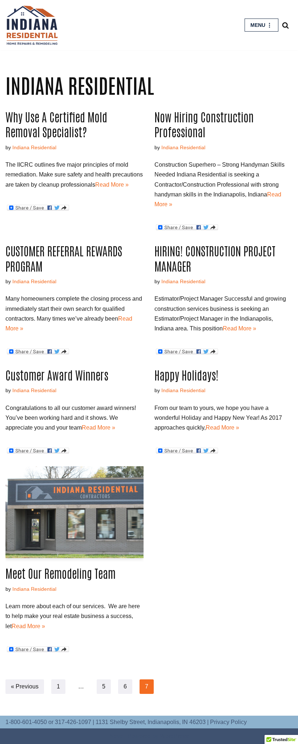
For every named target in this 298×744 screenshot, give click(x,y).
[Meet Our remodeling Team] (74, 512)
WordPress (174, 736)
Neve (116, 736)
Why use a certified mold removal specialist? (56, 124)
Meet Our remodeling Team (60, 572)
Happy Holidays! (186, 374)
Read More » (112, 185)
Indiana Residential (34, 147)
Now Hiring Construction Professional (204, 124)
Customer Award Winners (56, 374)
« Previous (25, 686)
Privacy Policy (228, 722)
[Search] (285, 25)
